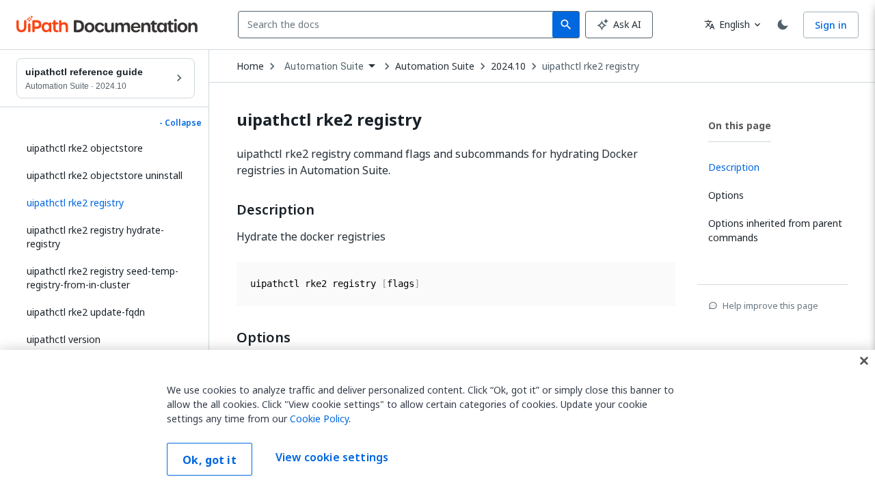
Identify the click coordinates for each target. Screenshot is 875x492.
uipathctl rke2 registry (590, 66)
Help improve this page (770, 305)
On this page (739, 125)
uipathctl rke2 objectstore (85, 148)
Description (275, 209)
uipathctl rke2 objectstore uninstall (105, 175)
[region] (437, 421)
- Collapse (180, 123)
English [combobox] (727, 24)
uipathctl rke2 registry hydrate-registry (95, 237)
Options (264, 337)
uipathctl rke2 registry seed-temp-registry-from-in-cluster (102, 278)
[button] (105, 203)
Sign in (831, 25)
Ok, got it (210, 460)
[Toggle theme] (782, 24)
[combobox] (398, 24)
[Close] (864, 361)
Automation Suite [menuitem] (324, 66)
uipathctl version (63, 339)
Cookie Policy (319, 418)
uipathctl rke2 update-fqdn (86, 312)
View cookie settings (331, 458)
